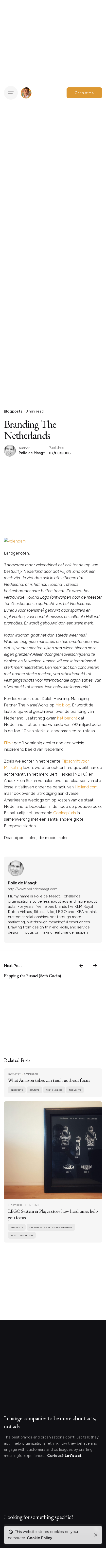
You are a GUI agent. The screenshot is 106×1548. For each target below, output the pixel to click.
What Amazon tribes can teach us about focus (49, 1080)
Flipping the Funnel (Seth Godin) (32, 975)
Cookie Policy (39, 1537)
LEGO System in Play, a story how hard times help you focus (53, 1214)
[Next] (95, 966)
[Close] (96, 1535)
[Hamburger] (11, 93)
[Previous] (81, 966)
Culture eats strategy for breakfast (51, 1227)
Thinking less (54, 1090)
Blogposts (13, 411)
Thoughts (75, 1090)
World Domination (22, 1235)
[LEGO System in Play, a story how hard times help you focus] (53, 1150)
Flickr (8, 742)
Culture (34, 1090)
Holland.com (86, 786)
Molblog (62, 704)
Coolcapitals (64, 812)
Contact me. (84, 92)
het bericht (67, 718)
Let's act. (73, 1455)
